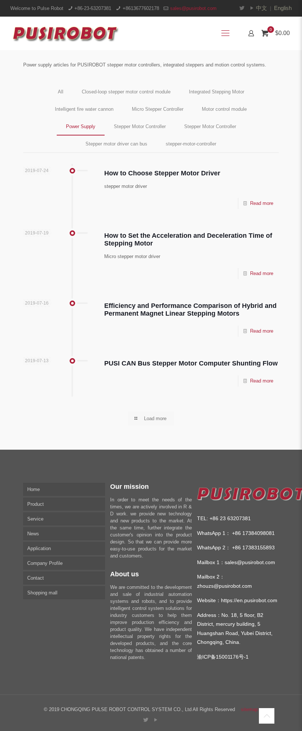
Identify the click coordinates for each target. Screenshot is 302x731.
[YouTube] (252, 8)
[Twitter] (242, 8)
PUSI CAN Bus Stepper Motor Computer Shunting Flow (191, 363)
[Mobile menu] (225, 33)
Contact (35, 578)
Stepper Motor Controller (140, 126)
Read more (261, 203)
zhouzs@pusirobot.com (224, 586)
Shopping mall (42, 593)
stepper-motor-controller (191, 144)
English (283, 8)
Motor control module (224, 109)
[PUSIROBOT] (64, 33)
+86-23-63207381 (92, 8)
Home (33, 489)
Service (35, 519)
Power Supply (80, 126)
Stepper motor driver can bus (116, 144)
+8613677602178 (141, 8)
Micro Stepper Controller (157, 109)
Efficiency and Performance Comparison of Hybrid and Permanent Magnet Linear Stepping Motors (190, 309)
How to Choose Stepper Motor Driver (162, 173)
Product (35, 504)
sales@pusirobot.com (193, 8)
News (33, 533)
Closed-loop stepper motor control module (126, 92)
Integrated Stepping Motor (216, 92)
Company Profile (45, 563)
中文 (261, 8)
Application (39, 548)
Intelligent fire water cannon (84, 109)
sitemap (249, 709)
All (60, 92)
